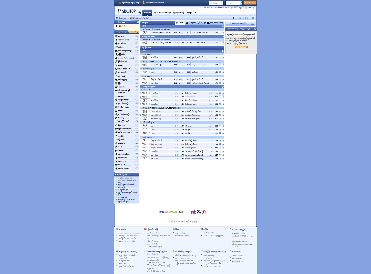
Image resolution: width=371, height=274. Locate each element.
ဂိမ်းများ (189, 12)
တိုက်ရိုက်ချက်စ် (238, 7)
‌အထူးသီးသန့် (128, 87)
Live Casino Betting (153, 233)
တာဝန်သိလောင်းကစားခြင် (240, 242)
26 (220, 65)
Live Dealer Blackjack (154, 247)
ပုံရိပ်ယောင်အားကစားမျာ (162, 12)
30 (220, 57)
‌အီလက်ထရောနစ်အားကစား (127, 91)
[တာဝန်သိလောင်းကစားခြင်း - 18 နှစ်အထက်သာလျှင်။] (204, 213)
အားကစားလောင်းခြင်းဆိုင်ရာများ (130, 233)
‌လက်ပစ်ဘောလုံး (128, 114)
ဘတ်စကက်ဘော (128, 40)
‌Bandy (127, 65)
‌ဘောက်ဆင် (128, 72)
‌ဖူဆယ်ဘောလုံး (128, 103)
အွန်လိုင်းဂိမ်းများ (181, 233)
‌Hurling (127, 118)
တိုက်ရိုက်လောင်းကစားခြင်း (128, 238)
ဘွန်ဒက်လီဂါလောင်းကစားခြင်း (185, 263)
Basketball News (238, 261)
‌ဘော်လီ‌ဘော (128, 157)
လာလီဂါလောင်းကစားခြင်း (184, 258)
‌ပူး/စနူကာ (128, 143)
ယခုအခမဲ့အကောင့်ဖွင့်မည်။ (155, 2)
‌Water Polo (127, 161)
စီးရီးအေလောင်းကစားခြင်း (184, 261)
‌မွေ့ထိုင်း (127, 136)
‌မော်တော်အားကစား (128, 132)
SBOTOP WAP (208, 233)
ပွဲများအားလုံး (122, 32)
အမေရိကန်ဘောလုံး (128, 51)
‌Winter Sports (127, 168)
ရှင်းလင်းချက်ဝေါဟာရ (126, 266)
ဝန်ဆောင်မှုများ (122, 174)
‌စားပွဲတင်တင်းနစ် (128, 154)
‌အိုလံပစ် (127, 139)
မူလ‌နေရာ (139, 12)
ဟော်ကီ (127, 96)
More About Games (182, 236)
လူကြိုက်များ (121, 22)
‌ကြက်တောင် (127, 61)
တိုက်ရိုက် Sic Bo (152, 244)
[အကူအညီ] (138, 22)
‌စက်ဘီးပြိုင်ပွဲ (128, 79)
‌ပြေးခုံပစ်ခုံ (127, 54)
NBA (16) (122, 26)
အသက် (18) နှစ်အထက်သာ (156, 271)
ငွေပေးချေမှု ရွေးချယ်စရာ (131, 2)
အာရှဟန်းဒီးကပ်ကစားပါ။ (212, 263)
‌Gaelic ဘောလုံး (127, 107)
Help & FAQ (123, 258)
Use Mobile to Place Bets (212, 266)
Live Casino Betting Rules (156, 263)
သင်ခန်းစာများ (122, 197)
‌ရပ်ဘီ (128, 147)
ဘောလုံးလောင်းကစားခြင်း (128, 236)
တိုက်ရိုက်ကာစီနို (178, 12)
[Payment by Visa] (162, 213)
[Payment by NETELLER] (173, 213)
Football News (237, 258)
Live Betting (134, 32)
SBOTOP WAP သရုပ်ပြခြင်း (213, 236)
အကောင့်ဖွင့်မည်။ (209, 255)
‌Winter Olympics (127, 165)
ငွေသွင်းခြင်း (207, 258)
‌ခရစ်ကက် (127, 76)
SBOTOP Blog (237, 255)
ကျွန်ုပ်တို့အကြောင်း (238, 233)
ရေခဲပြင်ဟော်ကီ (128, 121)
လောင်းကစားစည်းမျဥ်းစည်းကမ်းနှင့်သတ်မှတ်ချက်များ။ (127, 180)
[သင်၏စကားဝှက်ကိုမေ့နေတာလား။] (241, 3)
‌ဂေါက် (128, 110)
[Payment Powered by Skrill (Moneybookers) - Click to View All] (181, 213)
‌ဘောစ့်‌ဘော (128, 43)
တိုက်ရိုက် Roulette (153, 241)
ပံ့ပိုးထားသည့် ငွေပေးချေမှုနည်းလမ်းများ (242, 245)
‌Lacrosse (127, 125)
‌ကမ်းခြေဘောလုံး (127, 69)
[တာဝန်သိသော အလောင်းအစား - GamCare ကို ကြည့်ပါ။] (199, 212)
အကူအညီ (251, 7)
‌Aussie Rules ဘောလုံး (127, 58)
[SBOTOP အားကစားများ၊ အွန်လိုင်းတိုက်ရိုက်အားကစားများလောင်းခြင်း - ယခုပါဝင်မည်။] (126, 12)
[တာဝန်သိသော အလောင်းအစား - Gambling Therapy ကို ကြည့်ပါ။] (193, 212)
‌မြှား (128, 83)
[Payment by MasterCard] (166, 213)
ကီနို (196, 12)
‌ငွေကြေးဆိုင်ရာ (127, 100)
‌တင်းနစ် (128, 47)
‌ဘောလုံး (128, 36)
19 (220, 72)
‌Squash (127, 150)
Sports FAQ (123, 263)
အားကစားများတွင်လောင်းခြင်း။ (214, 261)
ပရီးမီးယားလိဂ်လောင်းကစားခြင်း (186, 255)
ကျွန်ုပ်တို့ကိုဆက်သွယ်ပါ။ (126, 184)
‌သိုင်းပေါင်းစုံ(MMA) (128, 129)
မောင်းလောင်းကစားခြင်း (127, 241)
